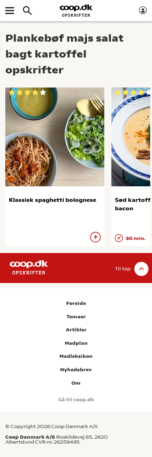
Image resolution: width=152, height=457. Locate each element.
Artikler (76, 330)
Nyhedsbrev (76, 370)
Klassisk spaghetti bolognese (52, 200)
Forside (76, 303)
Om (76, 383)
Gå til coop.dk (76, 400)
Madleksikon (76, 356)
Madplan (76, 343)
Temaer (76, 317)
